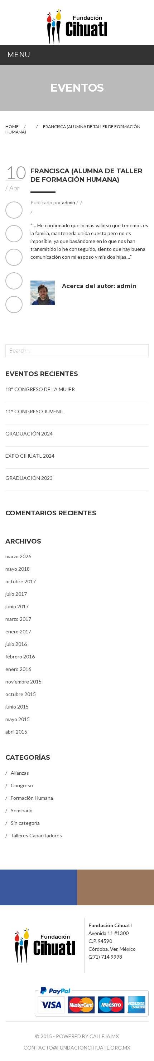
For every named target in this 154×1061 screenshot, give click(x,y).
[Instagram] (115, 887)
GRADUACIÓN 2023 (29, 478)
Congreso (22, 785)
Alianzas (20, 773)
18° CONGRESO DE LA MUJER (40, 389)
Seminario (22, 810)
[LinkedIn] (14, 304)
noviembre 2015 (23, 681)
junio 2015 (17, 707)
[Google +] (14, 280)
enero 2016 (18, 669)
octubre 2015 (20, 694)
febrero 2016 (20, 656)
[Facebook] (14, 210)
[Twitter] (14, 233)
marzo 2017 (18, 619)
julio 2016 (16, 644)
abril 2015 (16, 732)
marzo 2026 (18, 556)
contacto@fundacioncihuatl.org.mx (77, 1048)
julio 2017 (16, 594)
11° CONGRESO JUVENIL (34, 411)
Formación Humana (32, 798)
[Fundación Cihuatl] (77, 26)
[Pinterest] (14, 257)
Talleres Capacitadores (36, 835)
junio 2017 (17, 606)
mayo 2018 (17, 569)
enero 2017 (18, 631)
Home (12, 126)
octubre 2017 (20, 581)
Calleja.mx (104, 1036)
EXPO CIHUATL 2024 (29, 456)
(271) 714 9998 (105, 957)
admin (68, 202)
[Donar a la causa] (91, 1001)
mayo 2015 (17, 719)
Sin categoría (25, 823)
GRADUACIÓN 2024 (29, 433)
